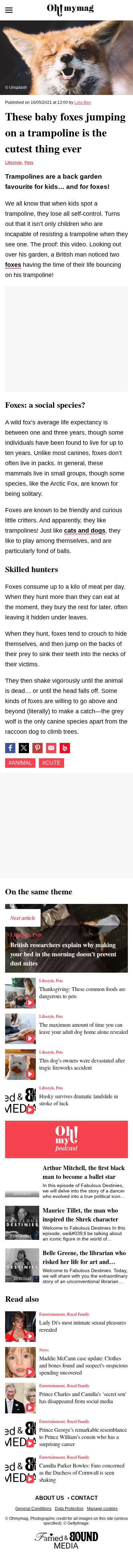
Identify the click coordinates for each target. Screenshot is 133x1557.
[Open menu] (9, 10)
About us (49, 1498)
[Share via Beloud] (65, 748)
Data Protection (69, 1508)
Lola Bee (82, 102)
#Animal (20, 763)
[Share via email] (51, 748)
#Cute (51, 763)
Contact (84, 1498)
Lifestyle (13, 162)
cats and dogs (84, 530)
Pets (29, 162)
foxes (13, 264)
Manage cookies (102, 1508)
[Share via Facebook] (10, 748)
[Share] (37, 748)
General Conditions (33, 1508)
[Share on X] (24, 748)
